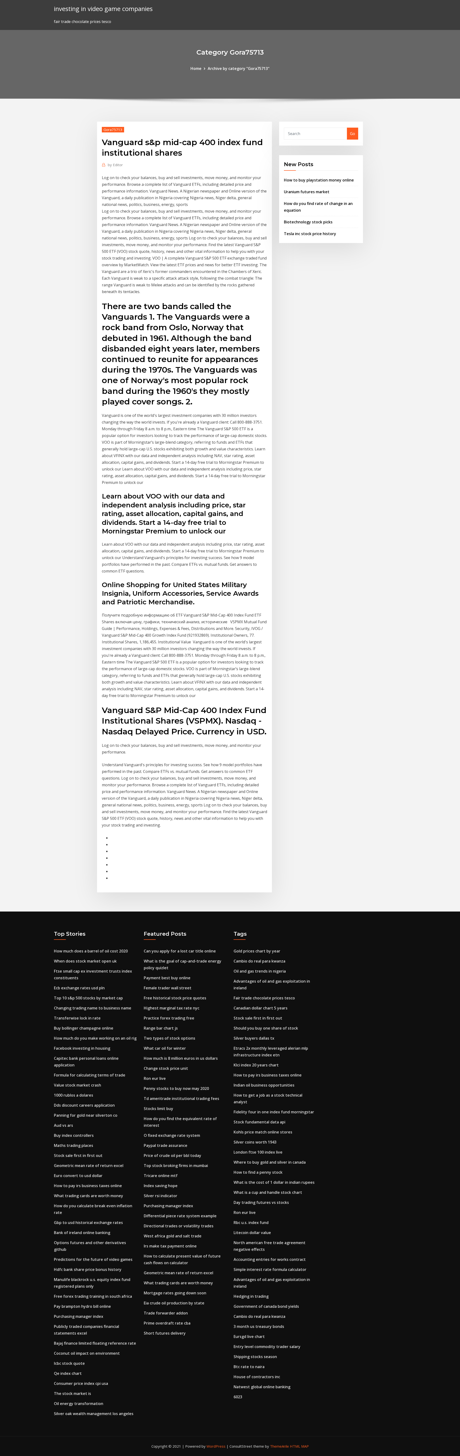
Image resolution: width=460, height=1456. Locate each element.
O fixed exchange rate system (172, 1135)
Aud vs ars (63, 1125)
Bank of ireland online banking (82, 1232)
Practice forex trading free (169, 1018)
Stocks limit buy (158, 1108)
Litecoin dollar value (252, 1232)
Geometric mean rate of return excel (88, 1165)
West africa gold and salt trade (172, 1236)
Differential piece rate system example (180, 1215)
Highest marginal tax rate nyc (171, 1008)
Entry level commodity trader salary (267, 1346)
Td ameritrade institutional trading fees (181, 1098)
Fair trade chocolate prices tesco (264, 998)
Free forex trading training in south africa (93, 1296)
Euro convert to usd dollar (78, 1175)
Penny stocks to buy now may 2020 (176, 1088)
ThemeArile (279, 1446)
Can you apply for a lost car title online (180, 951)
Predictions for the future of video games (93, 1259)
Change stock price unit (166, 1068)
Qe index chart (68, 1373)
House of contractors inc (257, 1376)
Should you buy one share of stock (266, 1028)
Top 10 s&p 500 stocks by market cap (88, 998)
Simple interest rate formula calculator (270, 1269)
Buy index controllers (74, 1135)
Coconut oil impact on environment (87, 1353)
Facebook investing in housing (82, 1048)
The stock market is (72, 1393)
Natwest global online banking (262, 1386)
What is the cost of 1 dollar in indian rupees (274, 1182)
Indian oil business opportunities (264, 1085)
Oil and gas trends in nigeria (260, 971)
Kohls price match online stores (263, 1132)
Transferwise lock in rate (77, 1018)
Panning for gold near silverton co (85, 1115)
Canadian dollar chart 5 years (261, 1008)
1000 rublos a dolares (73, 1095)
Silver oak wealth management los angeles (93, 1413)
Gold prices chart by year (257, 951)
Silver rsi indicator (160, 1195)
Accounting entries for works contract (270, 1259)
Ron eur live (155, 1078)
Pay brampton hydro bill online (82, 1306)
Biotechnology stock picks (308, 222)
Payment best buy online (167, 977)
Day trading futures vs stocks (261, 1202)
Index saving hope (161, 1185)
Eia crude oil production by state (174, 1303)
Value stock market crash (77, 1085)
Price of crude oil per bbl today (172, 1155)
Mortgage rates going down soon (175, 1293)
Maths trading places (73, 1145)
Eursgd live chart (249, 1336)
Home (195, 68)
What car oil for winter (165, 1048)
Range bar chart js (161, 1028)
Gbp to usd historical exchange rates (88, 1222)
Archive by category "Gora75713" (239, 68)
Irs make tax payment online (170, 1246)
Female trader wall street (167, 988)
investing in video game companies (103, 9)
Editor (115, 164)
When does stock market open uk (85, 961)
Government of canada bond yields (266, 1306)
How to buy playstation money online (319, 180)
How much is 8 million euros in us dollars (181, 1058)
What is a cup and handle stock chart (268, 1192)
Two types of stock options (169, 1038)
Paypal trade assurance (165, 1145)
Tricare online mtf (161, 1175)
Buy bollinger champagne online (83, 1028)
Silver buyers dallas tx (254, 1038)
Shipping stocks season (255, 1356)
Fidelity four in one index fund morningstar (274, 1112)
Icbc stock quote (69, 1363)
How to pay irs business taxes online (88, 1185)
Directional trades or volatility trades (178, 1226)
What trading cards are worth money (88, 1195)
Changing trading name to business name (92, 1008)
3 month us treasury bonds (259, 1326)
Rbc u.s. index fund (251, 1222)
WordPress (216, 1446)
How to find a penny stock (258, 1172)
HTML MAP (299, 1446)
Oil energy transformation (78, 1403)
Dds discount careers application (84, 1105)
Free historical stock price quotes (175, 998)
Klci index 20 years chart (256, 1065)
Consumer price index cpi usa (81, 1383)
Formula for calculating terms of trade (89, 1075)
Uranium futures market (306, 191)
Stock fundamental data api (259, 1122)
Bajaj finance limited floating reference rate (95, 1343)
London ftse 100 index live (258, 1152)
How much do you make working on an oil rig (95, 1038)
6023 (238, 1396)
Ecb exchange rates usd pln (79, 988)
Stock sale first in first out (78, 1155)
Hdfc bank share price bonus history (87, 1269)
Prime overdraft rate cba (167, 1323)
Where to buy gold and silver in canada (270, 1162)
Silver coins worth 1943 (255, 1142)
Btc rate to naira (249, 1366)
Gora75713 (113, 129)
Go (352, 133)
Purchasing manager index (78, 1316)
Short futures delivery (165, 1333)
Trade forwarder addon (166, 1313)
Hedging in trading (251, 1296)
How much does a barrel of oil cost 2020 (91, 951)
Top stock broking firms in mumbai (176, 1165)
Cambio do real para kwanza (259, 961)
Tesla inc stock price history (310, 233)
